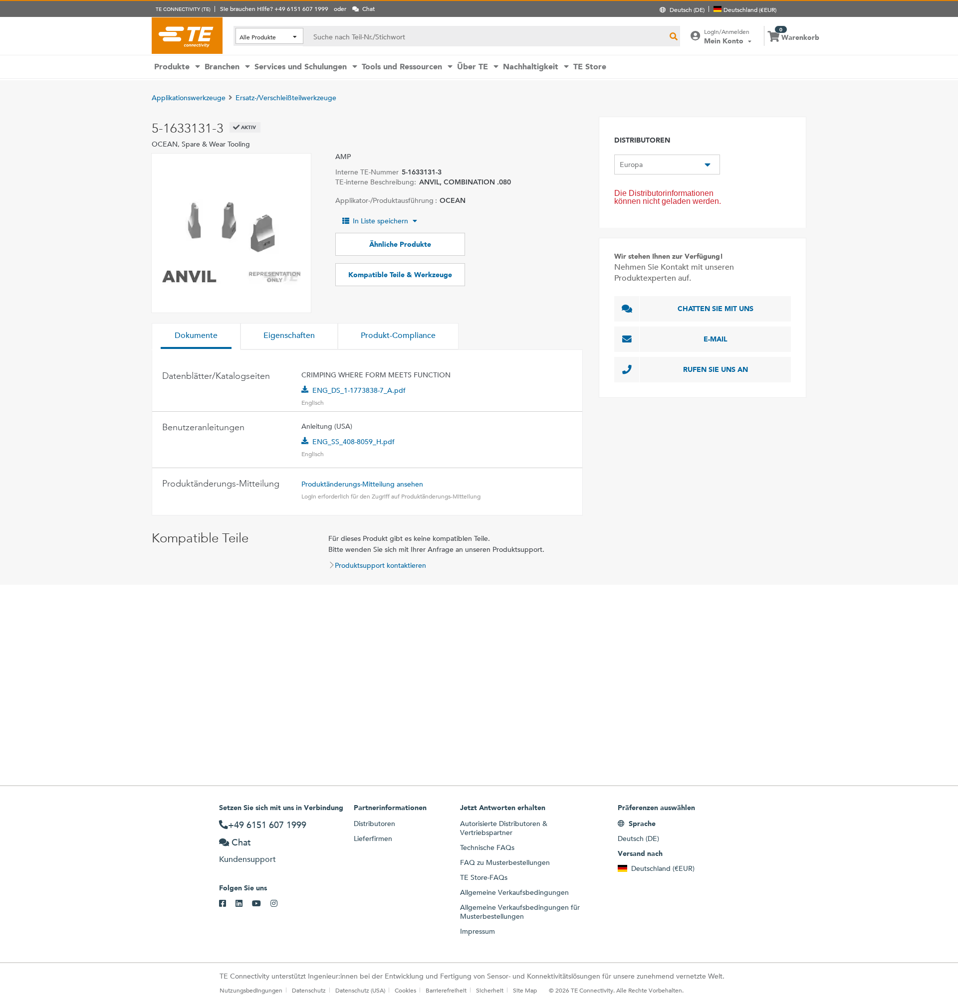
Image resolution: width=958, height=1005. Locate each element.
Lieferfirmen (373, 838)
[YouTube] (261, 903)
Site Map (525, 990)
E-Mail (715, 339)
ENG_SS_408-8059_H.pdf (353, 441)
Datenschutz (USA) (360, 990)
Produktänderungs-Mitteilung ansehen (362, 484)
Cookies (405, 990)
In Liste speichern (380, 220)
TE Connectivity (187, 35)
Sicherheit (489, 990)
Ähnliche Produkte (400, 244)
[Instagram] (278, 903)
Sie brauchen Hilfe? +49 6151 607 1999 (274, 8)
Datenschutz (309, 990)
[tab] (196, 336)
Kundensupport (247, 859)
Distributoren (374, 823)
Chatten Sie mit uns (715, 308)
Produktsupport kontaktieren (380, 565)
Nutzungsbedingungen (251, 990)
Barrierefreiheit (446, 990)
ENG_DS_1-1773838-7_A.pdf (359, 390)
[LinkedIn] (244, 903)
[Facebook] (227, 903)
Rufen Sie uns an (715, 369)
